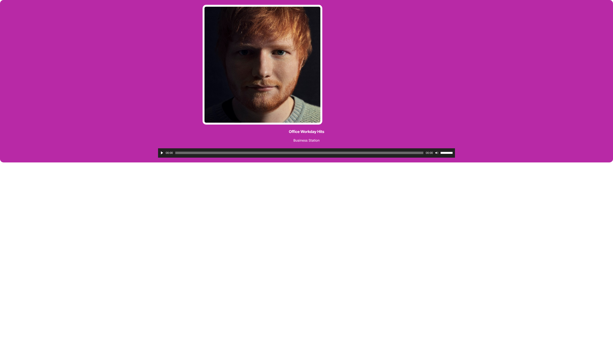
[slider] (447, 153)
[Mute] (436, 152)
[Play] (161, 152)
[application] (306, 153)
